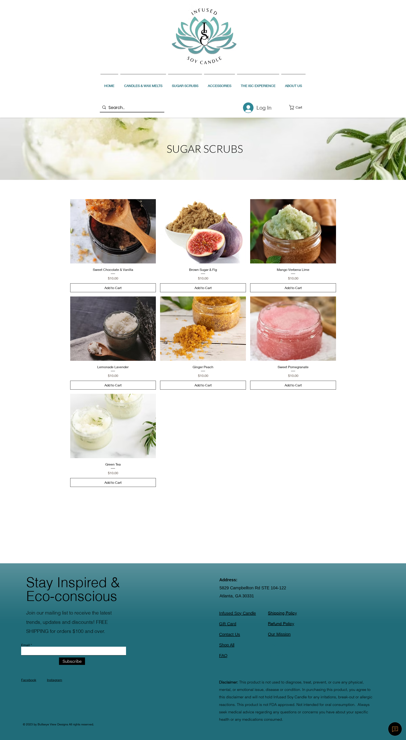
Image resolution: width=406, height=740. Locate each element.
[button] (298, 107)
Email (25, 645)
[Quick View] (113, 231)
